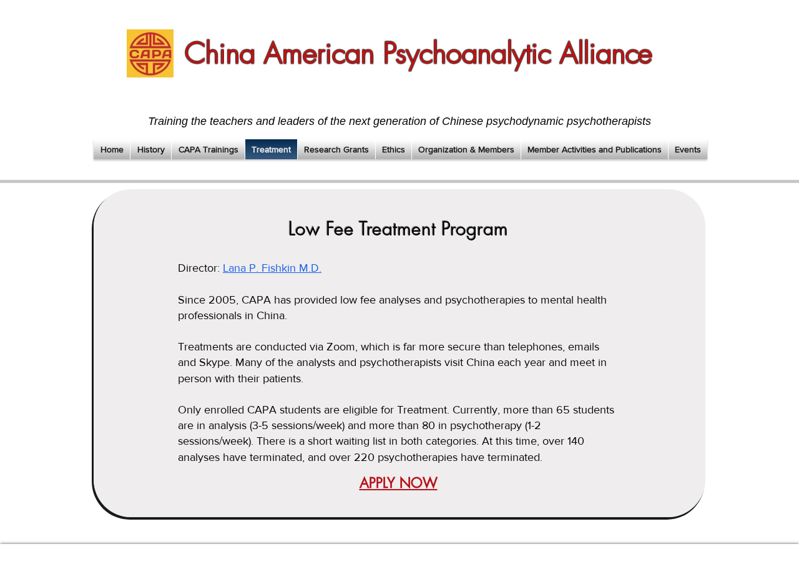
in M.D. (304, 268)
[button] (150, 149)
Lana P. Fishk (255, 268)
